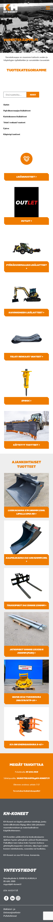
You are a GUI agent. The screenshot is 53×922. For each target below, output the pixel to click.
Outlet (6, 104)
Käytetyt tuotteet (11, 134)
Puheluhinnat (10, 915)
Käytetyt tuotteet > (26, 444)
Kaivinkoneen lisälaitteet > (26, 312)
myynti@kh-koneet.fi (12, 884)
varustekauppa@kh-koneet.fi (33, 778)
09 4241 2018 (32, 771)
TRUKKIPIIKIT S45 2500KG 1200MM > (26, 605)
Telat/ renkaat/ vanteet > (26, 356)
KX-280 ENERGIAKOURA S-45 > (27, 744)
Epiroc (6, 128)
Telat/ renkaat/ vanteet (14, 122)
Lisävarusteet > (26, 176)
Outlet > (26, 220)
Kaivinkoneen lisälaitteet (15, 116)
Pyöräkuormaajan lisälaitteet (17, 110)
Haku (33, 94)
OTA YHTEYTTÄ (10, 890)
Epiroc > (26, 400)
